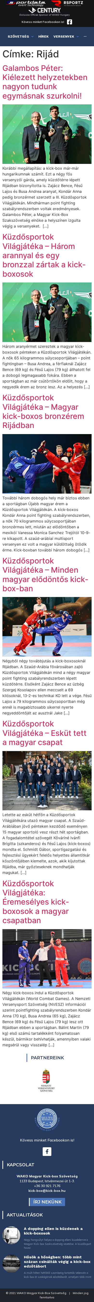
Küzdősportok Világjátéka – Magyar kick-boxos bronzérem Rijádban (43, 411)
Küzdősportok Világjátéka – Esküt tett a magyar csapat (44, 733)
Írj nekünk (47, 1202)
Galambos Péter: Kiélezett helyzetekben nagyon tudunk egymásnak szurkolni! (44, 82)
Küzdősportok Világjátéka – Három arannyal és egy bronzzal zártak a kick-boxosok (44, 255)
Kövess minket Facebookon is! (43, 22)
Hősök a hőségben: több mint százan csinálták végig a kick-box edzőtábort (57, 1261)
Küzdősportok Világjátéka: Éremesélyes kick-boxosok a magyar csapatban (35, 902)
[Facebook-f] (47, 1151)
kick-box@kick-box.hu (47, 1190)
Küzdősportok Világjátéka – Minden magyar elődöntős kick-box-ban (45, 574)
